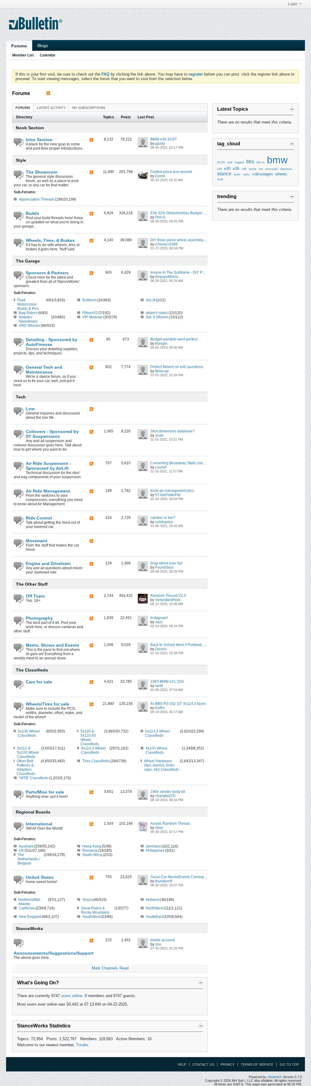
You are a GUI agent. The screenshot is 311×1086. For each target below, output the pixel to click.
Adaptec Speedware (28, 319)
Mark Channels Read (110, 968)
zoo (158, 944)
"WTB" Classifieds (33, 778)
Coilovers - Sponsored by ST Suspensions (52, 434)
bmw (277, 159)
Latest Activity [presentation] (51, 108)
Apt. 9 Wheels (157, 317)
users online (71, 995)
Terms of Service (257, 1064)
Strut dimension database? (172, 431)
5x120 (221, 162)
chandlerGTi (165, 796)
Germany (153, 846)
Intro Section (39, 139)
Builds (32, 213)
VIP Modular (92, 317)
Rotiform (89, 300)
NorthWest (154, 908)
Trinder (82, 1045)
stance (224, 173)
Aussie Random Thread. (170, 823)
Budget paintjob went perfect (173, 339)
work (220, 179)
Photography (39, 618)
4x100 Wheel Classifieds (156, 750)
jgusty (160, 143)
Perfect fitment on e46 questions (176, 367)
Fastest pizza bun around (171, 172)
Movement (36, 540)
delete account (162, 940)
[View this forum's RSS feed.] (91, 140)
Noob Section (30, 127)
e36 (236, 168)
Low (30, 408)
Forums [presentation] (22, 108)
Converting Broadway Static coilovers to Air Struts (190, 463)
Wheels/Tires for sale (47, 704)
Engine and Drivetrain (48, 563)
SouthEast (154, 917)
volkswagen (262, 174)
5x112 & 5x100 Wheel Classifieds (28, 752)
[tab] (22, 107)
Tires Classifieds (96, 761)
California (27, 908)
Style (21, 160)
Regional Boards (33, 812)
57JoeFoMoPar (168, 495)
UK (21, 850)
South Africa (92, 855)
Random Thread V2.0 (168, 596)
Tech (21, 396)
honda (252, 169)
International (39, 823)
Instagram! (159, 618)
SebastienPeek (167, 600)
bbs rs (261, 162)
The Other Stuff (32, 584)
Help (182, 1064)
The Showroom (41, 172)
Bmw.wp (162, 371)
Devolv (161, 649)
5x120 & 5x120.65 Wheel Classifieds (89, 737)
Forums (19, 45)
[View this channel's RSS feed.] (48, 93)
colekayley (164, 522)
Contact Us (203, 1064)
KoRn (160, 708)
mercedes (271, 169)
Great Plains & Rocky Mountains (95, 910)
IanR (159, 686)
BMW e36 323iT (163, 139)
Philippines (155, 850)
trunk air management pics (172, 491)
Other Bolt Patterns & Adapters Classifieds (26, 767)
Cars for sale (39, 681)
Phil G (160, 217)
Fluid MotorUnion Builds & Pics (28, 304)
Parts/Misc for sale (45, 792)
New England (30, 917)
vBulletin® (274, 1077)
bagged (239, 162)
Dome (160, 176)
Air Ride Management (48, 491)
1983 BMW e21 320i (167, 681)
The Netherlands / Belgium (29, 859)
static (237, 174)
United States (40, 877)
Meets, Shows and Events (52, 645)
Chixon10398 (166, 244)
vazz (159, 622)
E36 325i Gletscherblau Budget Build (180, 213)
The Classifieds (32, 670)
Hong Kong (91, 846)
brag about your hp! (166, 563)
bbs (250, 161)
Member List (23, 55)
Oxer (159, 828)
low (261, 169)
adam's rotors (157, 313)
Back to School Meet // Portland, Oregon (183, 645)
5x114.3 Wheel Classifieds (157, 733)
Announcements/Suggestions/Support (49, 953)
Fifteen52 (90, 313)
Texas (87, 900)
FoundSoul (164, 567)
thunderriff (163, 881)
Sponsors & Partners (47, 272)
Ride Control (39, 518)
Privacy (227, 1064)
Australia (26, 846)
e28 (219, 169)
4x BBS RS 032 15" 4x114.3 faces (178, 704)
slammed (286, 169)
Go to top (289, 1064)
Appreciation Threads (36, 199)
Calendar (48, 55)
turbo (246, 174)
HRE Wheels (29, 325)
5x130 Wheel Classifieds (29, 733)
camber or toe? (162, 518)
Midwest (152, 900)
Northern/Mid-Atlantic (29, 902)
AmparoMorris (166, 277)
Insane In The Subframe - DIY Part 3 (180, 272)
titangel (161, 343)
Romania (89, 850)
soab (159, 435)
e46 (244, 169)
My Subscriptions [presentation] (88, 108)
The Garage (28, 261)
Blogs (42, 45)
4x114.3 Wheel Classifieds (93, 750)
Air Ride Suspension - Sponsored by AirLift (48, 466)
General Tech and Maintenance (44, 369)
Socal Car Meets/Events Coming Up (180, 877)
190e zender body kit (167, 792)
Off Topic (35, 596)
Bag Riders (28, 313)
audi (229, 162)
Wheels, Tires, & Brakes (50, 240)
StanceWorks (29, 928)
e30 (227, 168)
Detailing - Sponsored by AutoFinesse (51, 342)
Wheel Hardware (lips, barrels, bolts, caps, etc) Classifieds (161, 765)
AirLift (150, 300)
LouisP (161, 467)
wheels (281, 174)
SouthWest (91, 917)
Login (292, 4)
